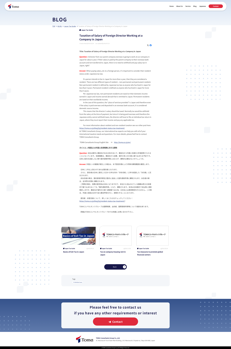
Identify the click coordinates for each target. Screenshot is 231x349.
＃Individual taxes (77, 282)
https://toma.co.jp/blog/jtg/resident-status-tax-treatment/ (102, 128)
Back (115, 267)
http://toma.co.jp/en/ (122, 142)
